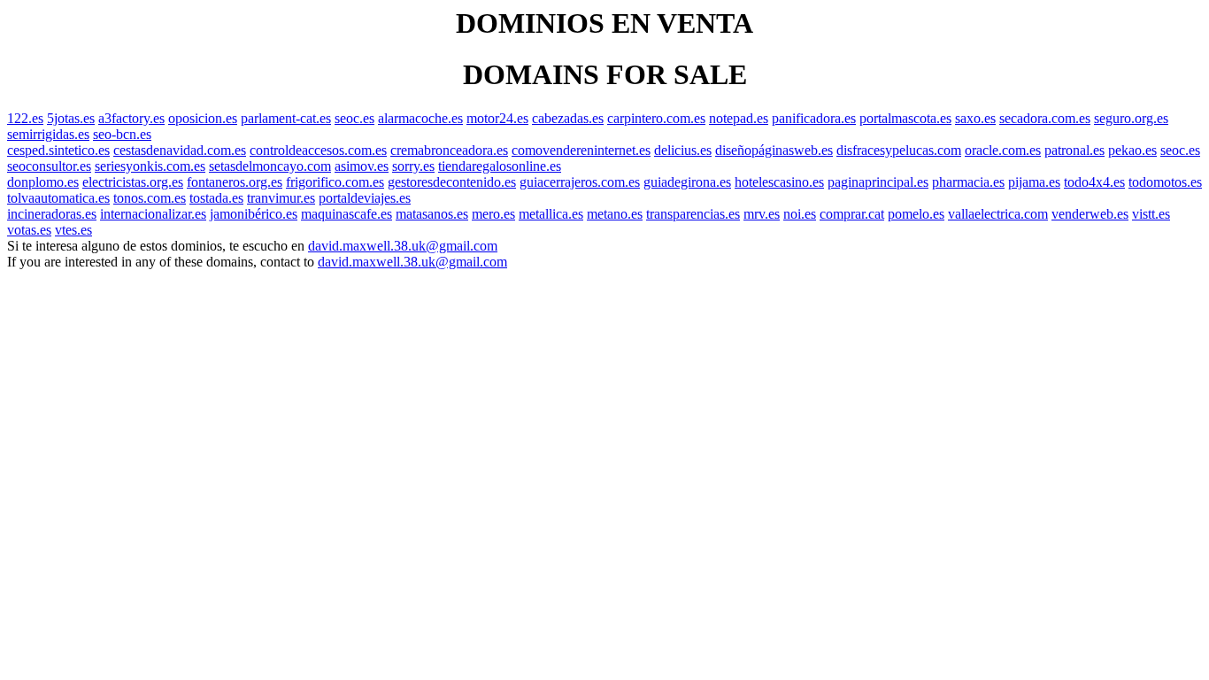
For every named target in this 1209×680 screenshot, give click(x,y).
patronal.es (1074, 150)
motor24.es (497, 118)
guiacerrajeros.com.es (580, 181)
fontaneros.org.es (234, 181)
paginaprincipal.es (878, 181)
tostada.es (216, 197)
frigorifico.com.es (335, 181)
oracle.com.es (1003, 150)
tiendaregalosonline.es (499, 166)
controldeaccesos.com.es (318, 150)
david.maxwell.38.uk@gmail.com (402, 245)
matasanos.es (432, 213)
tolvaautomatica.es (58, 197)
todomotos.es (1165, 181)
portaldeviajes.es (365, 197)
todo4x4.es (1094, 181)
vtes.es (73, 229)
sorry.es (413, 166)
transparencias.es (693, 213)
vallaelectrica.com (998, 213)
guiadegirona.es (687, 181)
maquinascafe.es (346, 213)
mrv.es (761, 213)
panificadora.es (814, 118)
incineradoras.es (51, 213)
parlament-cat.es (286, 118)
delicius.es (683, 150)
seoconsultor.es (49, 166)
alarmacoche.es (420, 118)
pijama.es (1034, 181)
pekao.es (1132, 150)
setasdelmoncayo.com (270, 166)
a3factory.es (131, 118)
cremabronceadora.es (449, 150)
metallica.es (551, 213)
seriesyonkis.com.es (150, 166)
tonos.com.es (149, 197)
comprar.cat (852, 213)
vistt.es (1151, 213)
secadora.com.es (1044, 118)
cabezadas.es (568, 118)
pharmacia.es (968, 181)
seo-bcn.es (122, 134)
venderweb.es (1089, 213)
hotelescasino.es (779, 181)
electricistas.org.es (132, 181)
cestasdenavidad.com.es (179, 150)
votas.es (29, 229)
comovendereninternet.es (581, 150)
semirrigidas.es (48, 134)
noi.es (799, 213)
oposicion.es (202, 118)
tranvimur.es (281, 197)
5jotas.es (71, 118)
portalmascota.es (905, 118)
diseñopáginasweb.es (774, 150)
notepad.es (738, 118)
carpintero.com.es (656, 118)
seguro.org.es (1131, 118)
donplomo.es (43, 181)
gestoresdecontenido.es (452, 181)
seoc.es (354, 118)
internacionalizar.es (153, 213)
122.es (25, 118)
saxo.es (975, 118)
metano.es (615, 213)
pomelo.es (916, 213)
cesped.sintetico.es (58, 150)
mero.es (493, 213)
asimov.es (362, 166)
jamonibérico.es (253, 213)
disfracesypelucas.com (898, 150)
